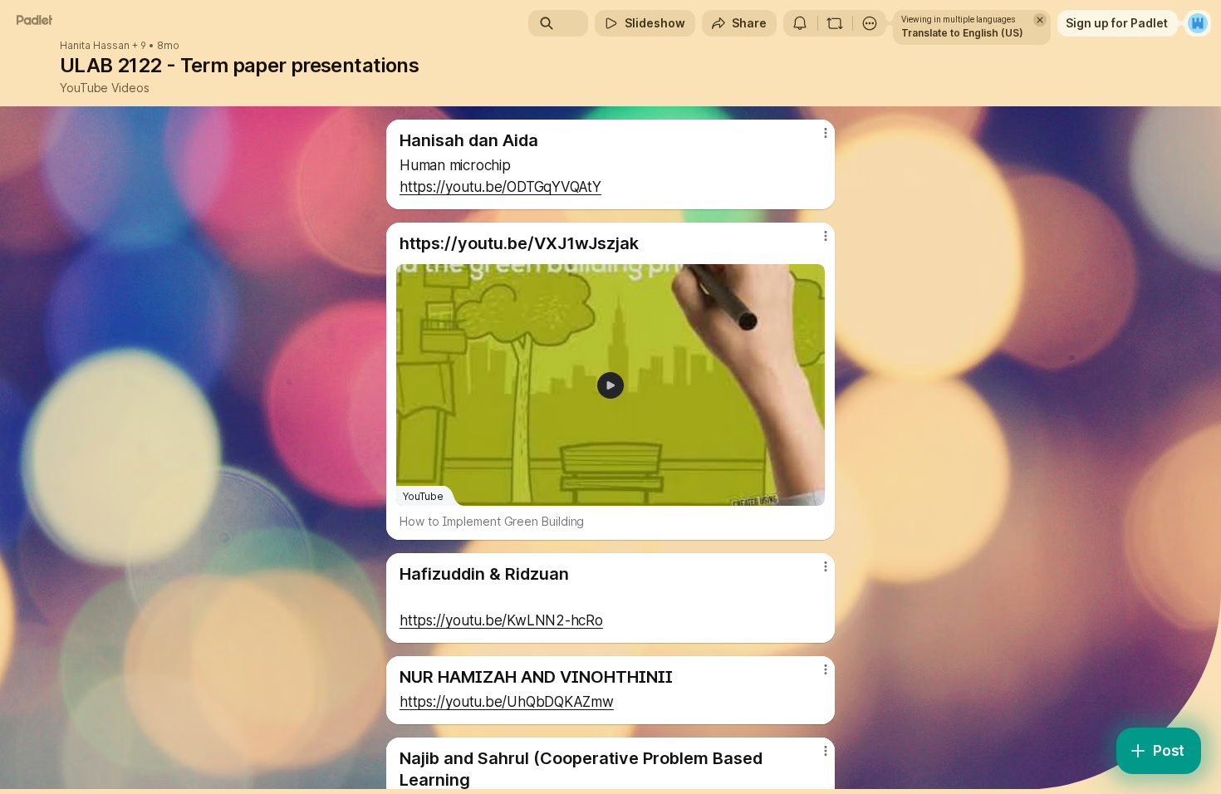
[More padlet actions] (869, 23)
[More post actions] (825, 133)
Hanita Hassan (95, 45)
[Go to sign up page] (1197, 23)
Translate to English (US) (962, 33)
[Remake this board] (834, 23)
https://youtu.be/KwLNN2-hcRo (501, 620)
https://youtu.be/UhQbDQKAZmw (507, 702)
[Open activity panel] (799, 23)
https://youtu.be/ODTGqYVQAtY (500, 187)
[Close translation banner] (1040, 20)
